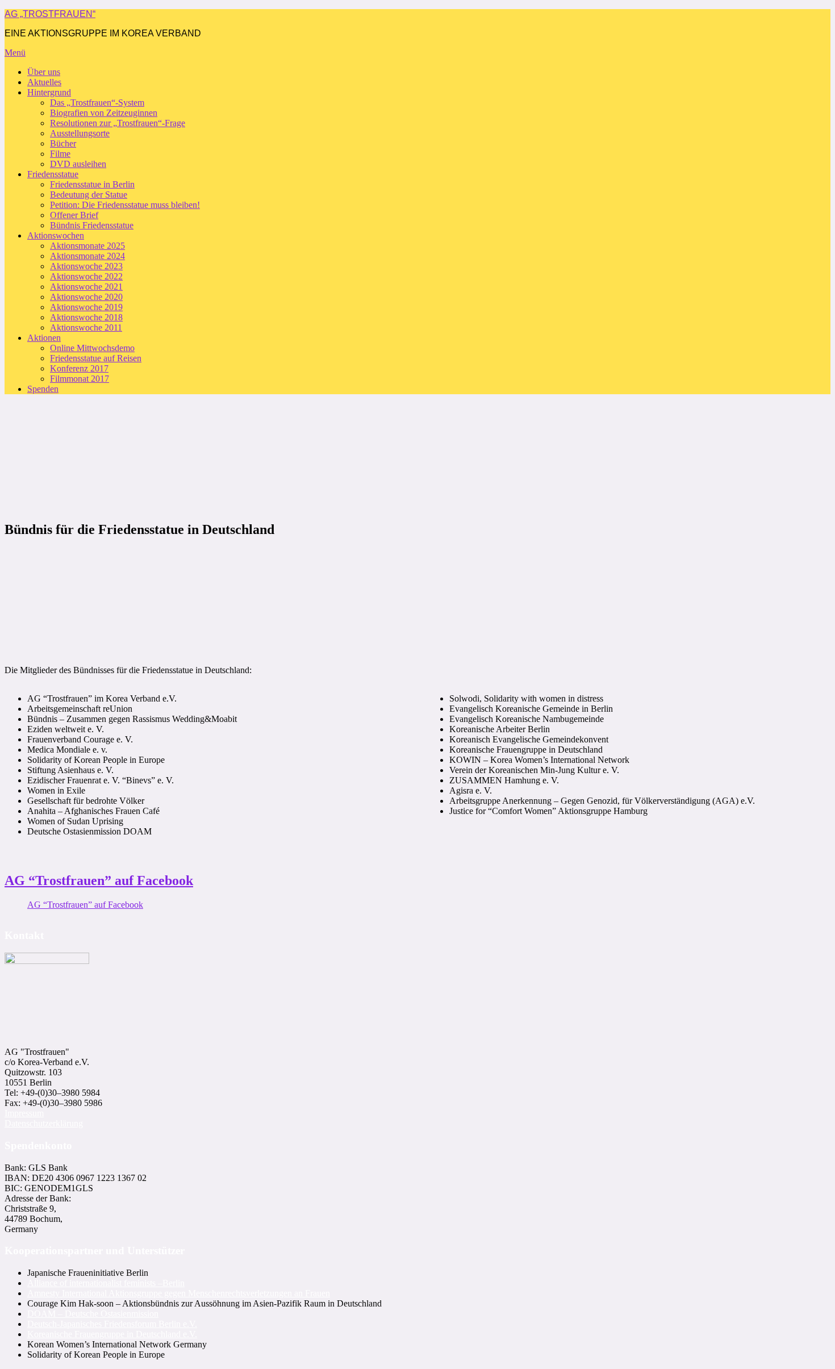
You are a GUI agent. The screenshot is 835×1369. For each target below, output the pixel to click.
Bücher (63, 143)
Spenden (43, 389)
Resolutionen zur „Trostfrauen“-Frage (117, 123)
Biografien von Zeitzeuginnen (103, 113)
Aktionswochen (55, 235)
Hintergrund (49, 92)
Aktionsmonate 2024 (87, 256)
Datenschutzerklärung (44, 1123)
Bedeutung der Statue (88, 194)
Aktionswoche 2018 (86, 317)
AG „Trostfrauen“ (50, 14)
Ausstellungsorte (80, 133)
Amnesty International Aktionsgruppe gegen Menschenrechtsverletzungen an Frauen (178, 1293)
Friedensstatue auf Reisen (95, 358)
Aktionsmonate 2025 (87, 246)
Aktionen (44, 338)
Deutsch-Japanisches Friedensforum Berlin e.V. (112, 1324)
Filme (60, 153)
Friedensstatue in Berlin (92, 184)
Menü (15, 52)
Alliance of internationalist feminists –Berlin (106, 1283)
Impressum (24, 1113)
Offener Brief (74, 215)
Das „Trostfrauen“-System (97, 102)
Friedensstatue (52, 174)
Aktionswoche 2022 (86, 276)
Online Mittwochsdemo (92, 348)
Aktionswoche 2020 (86, 297)
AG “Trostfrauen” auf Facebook (99, 880)
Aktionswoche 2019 (86, 307)
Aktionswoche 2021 (86, 286)
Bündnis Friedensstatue (91, 225)
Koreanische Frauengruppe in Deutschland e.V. (112, 1334)
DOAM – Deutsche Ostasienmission (92, 1313)
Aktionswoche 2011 (86, 327)
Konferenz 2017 (79, 368)
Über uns (43, 72)
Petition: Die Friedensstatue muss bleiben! (125, 205)
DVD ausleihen (78, 164)
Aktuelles (44, 82)
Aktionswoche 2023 (86, 266)
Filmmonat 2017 (79, 378)
